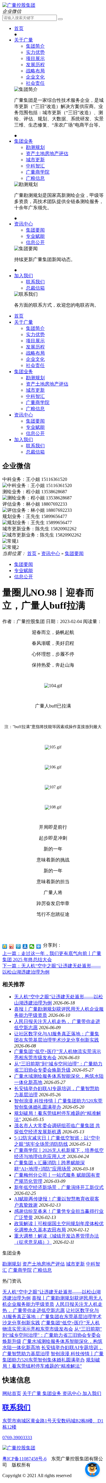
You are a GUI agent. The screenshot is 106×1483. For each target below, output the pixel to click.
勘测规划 (35, 147)
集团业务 (23, 141)
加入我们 (23, 275)
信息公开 (35, 242)
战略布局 (35, 70)
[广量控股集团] (18, 5)
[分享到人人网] (25, 946)
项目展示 (35, 58)
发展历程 (35, 64)
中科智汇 (35, 165)
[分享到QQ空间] (4, 946)
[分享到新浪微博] (11, 946)
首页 (19, 28)
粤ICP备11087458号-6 (24, 1458)
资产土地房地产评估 (47, 153)
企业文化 (35, 76)
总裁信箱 (35, 287)
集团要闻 (35, 230)
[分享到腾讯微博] (18, 946)
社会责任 (35, 83)
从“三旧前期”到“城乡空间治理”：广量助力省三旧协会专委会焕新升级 (52, 1335)
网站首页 (11, 1393)
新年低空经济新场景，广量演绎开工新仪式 (59, 1187)
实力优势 (35, 52)
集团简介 (35, 46)
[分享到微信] (31, 946)
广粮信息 (35, 178)
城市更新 (35, 159)
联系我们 (35, 281)
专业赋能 (35, 236)
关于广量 (23, 39)
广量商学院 (37, 172)
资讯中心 (23, 223)
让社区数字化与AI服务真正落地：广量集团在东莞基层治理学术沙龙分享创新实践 (52, 1316)
